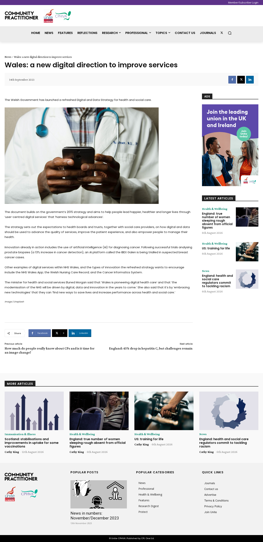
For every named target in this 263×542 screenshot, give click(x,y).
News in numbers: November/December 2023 (94, 515)
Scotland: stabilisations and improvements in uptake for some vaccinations (32, 443)
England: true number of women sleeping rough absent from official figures (217, 221)
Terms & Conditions (216, 500)
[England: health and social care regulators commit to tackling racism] (247, 279)
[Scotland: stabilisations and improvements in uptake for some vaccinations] (34, 411)
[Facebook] (232, 80)
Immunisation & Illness (20, 434)
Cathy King (12, 451)
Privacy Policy (213, 506)
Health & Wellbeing (214, 208)
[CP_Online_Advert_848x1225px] (230, 145)
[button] (229, 33)
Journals (209, 483)
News (8, 56)
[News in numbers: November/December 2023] (98, 494)
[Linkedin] (250, 80)
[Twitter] (221, 33)
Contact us (211, 489)
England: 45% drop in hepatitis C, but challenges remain (151, 348)
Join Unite (210, 512)
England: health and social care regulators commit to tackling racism (217, 281)
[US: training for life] (247, 251)
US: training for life (216, 248)
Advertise (210, 494)
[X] (241, 80)
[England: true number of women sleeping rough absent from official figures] (247, 217)
